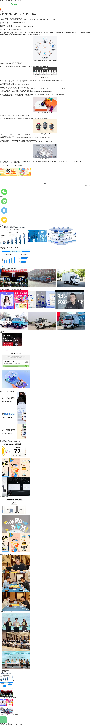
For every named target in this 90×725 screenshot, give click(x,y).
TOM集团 (1, 723)
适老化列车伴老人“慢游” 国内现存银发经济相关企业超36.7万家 (9, 247)
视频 (12, 0)
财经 (14, 0)
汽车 (18, 0)
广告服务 (4, 723)
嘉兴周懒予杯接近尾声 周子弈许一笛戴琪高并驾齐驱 (7, 554)
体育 (5, 0)
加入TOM (7, 723)
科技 (20, 0)
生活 (9, 0)
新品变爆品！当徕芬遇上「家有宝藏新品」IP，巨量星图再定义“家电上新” (10, 441)
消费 (17, 0)
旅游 (8, 0)
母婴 (11, 0)
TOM (2, 347)
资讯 (2, 0)
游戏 (6, 0)
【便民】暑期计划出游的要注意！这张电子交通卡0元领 (8, 391)
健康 (15, 0)
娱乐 (3, 0)
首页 (0, 0)
